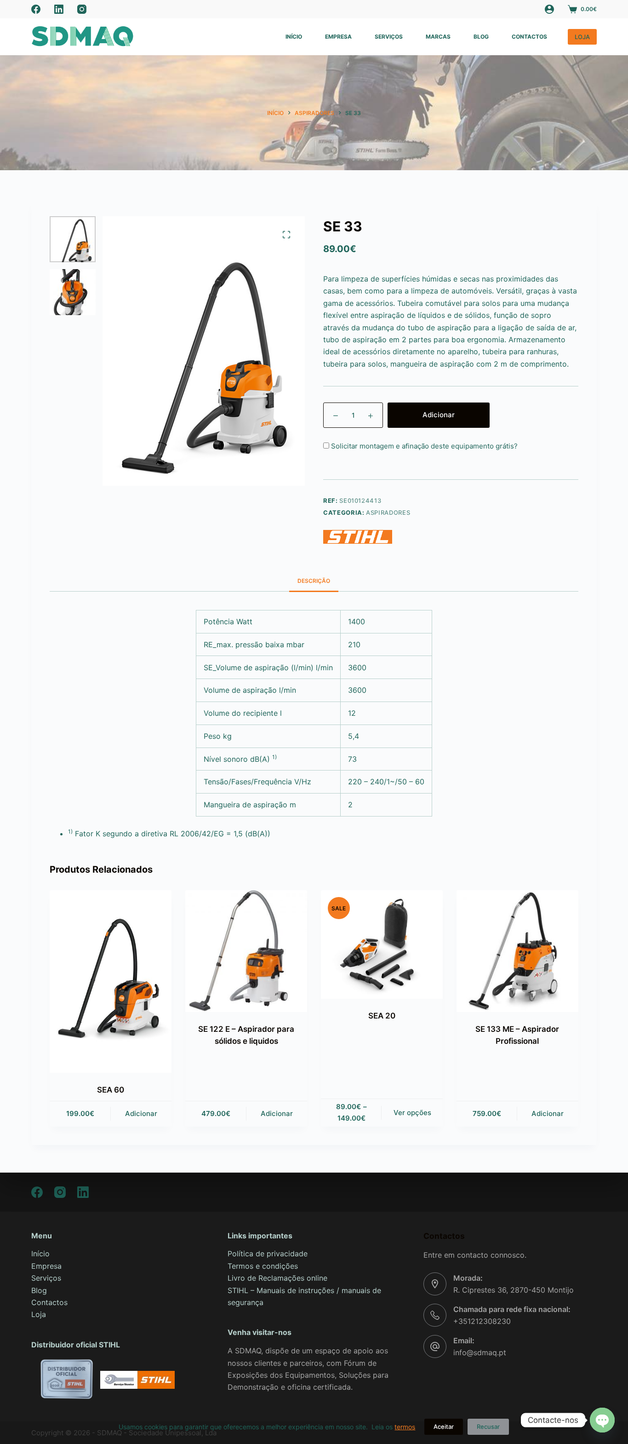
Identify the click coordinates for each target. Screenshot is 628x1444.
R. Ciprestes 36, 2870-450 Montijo (513, 1289)
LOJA (582, 36)
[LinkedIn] (58, 9)
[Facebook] (35, 9)
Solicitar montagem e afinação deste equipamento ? (423, 446)
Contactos (529, 36)
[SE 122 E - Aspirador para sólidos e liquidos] (246, 951)
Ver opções (412, 1112)
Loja (38, 1314)
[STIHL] (357, 537)
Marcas (438, 36)
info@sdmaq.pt (479, 1352)
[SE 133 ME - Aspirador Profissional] (517, 951)
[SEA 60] (110, 981)
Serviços (389, 36)
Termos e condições (263, 1266)
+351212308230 (482, 1321)
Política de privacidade (268, 1253)
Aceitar (444, 1426)
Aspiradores (388, 512)
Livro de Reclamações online (277, 1278)
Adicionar (438, 414)
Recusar (488, 1426)
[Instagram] (81, 9)
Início (293, 36)
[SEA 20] (382, 944)
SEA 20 (381, 1015)
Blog (481, 36)
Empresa (338, 36)
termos (404, 1427)
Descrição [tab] (313, 580)
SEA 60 (110, 1089)
